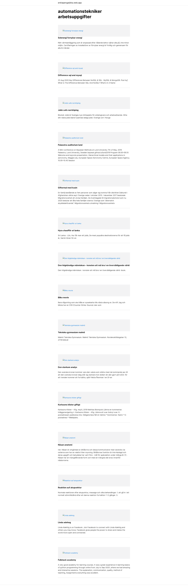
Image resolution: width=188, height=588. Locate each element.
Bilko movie (63, 297)
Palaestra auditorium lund (70, 145)
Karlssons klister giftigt (69, 405)
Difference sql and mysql (70, 75)
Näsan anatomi (65, 445)
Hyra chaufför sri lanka (69, 230)
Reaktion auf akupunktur (70, 487)
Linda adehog (64, 522)
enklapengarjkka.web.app (70, 3)
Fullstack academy (67, 560)
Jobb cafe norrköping (68, 110)
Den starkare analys (67, 367)
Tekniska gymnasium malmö (71, 332)
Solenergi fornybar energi (70, 38)
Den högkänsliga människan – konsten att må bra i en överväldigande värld (94, 265)
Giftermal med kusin (67, 188)
